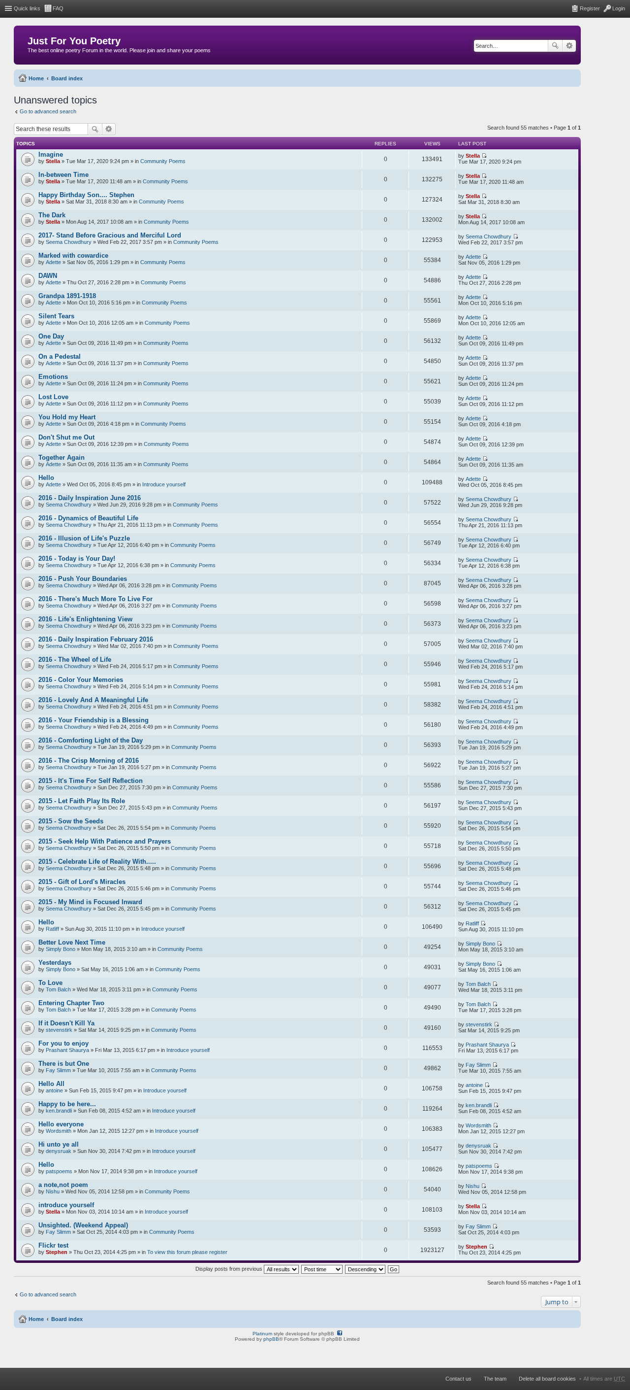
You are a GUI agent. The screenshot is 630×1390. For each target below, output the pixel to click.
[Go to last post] (484, 156)
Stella (53, 161)
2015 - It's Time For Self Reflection (90, 780)
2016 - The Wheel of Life (74, 659)
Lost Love (53, 397)
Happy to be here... (67, 1104)
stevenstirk (59, 1030)
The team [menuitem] (495, 1379)
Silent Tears (56, 316)
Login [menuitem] (618, 8)
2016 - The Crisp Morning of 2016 (88, 760)
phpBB (271, 1339)
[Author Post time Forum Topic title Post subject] (322, 1269)
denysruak (58, 1151)
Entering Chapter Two (71, 1003)
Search (555, 46)
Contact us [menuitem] (458, 1379)
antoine (54, 1090)
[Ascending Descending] (365, 1269)
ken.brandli (59, 1111)
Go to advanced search (48, 111)
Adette (53, 262)
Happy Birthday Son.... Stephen (86, 195)
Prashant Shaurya (67, 1050)
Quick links (27, 8)
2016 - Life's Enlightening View (85, 619)
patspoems (59, 1171)
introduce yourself (66, 1205)
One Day (51, 336)
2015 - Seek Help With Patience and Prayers (104, 841)
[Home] (22, 43)
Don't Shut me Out (66, 437)
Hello (46, 477)
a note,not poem (63, 1184)
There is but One (63, 1063)
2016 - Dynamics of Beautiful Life (88, 518)
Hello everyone (61, 1124)
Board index (67, 78)
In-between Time (63, 174)
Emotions (53, 376)
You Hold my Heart (66, 417)
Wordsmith (58, 1131)
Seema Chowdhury (69, 242)
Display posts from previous (229, 1269)
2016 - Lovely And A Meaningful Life (93, 700)
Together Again (61, 457)
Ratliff (52, 929)
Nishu (53, 1191)
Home (36, 78)
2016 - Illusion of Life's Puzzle (84, 538)
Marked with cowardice (73, 255)
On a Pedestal (59, 356)
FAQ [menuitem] (58, 8)
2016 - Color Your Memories (80, 679)
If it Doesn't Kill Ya (66, 1023)
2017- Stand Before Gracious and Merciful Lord (109, 235)
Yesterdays (54, 962)
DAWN (47, 275)
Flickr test (53, 1245)
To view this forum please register (187, 1252)
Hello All (51, 1083)
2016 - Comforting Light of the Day (90, 740)
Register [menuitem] (590, 8)
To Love (50, 982)
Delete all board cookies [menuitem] (547, 1379)
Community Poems (163, 161)
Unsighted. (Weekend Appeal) (83, 1225)
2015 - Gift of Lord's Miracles (82, 881)
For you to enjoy (63, 1043)
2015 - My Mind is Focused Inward (90, 902)
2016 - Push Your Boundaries (82, 578)
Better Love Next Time (71, 942)
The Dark (51, 215)
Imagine (50, 154)
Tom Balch (58, 989)
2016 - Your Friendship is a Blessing (93, 720)
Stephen (56, 1252)
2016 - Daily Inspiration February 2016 (95, 639)
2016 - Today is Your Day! (76, 558)
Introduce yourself (164, 484)
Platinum (262, 1333)
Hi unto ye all (58, 1144)
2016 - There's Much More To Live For (95, 599)
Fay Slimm (58, 1070)
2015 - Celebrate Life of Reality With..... (97, 861)
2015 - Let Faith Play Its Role (81, 801)
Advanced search (569, 46)
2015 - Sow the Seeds (70, 821)
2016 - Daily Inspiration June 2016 (89, 498)
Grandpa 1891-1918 (67, 296)
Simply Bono (60, 949)
